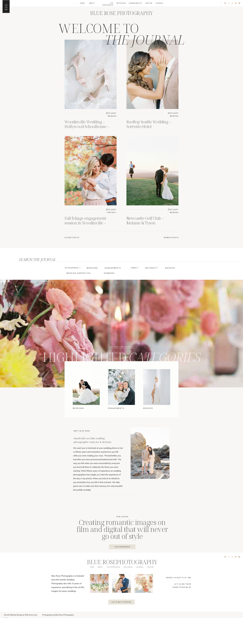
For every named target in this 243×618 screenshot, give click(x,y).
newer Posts (171, 237)
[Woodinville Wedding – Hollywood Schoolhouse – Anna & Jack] (91, 74)
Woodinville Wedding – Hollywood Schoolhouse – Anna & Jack (87, 126)
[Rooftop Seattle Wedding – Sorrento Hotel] (152, 74)
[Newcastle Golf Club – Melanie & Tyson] (152, 170)
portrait (111, 212)
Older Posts (72, 237)
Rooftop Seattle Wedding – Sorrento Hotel (148, 124)
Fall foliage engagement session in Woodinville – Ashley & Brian (85, 223)
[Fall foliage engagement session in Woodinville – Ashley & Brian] (91, 170)
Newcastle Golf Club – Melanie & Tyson (145, 221)
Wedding (112, 116)
